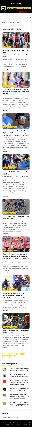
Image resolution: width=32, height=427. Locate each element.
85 (17, 353)
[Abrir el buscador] (30, 18)
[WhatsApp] (18, 4)
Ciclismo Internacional (9, 54)
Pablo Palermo (7, 176)
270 (11, 356)
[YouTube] (20, 4)
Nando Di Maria (7, 96)
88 (4, 356)
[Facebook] (12, 4)
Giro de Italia (7, 47)
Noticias (14, 86)
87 (24, 353)
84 (14, 353)
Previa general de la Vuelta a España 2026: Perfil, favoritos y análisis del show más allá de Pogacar (19, 382)
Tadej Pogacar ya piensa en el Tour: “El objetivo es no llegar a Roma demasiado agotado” (15, 92)
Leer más (4, 69)
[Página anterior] (3, 354)
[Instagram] (14, 4)
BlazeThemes (26, 424)
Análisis (6, 168)
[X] (16, 4)
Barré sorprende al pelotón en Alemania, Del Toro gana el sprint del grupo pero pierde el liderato (19, 396)
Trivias (13, 47)
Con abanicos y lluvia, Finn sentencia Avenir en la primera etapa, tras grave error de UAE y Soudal (20, 404)
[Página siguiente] (14, 356)
